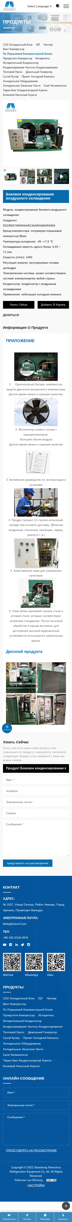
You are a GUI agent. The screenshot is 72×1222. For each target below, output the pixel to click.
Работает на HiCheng (29, 1180)
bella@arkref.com (14, 923)
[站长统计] (51, 1180)
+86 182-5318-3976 (15, 937)
